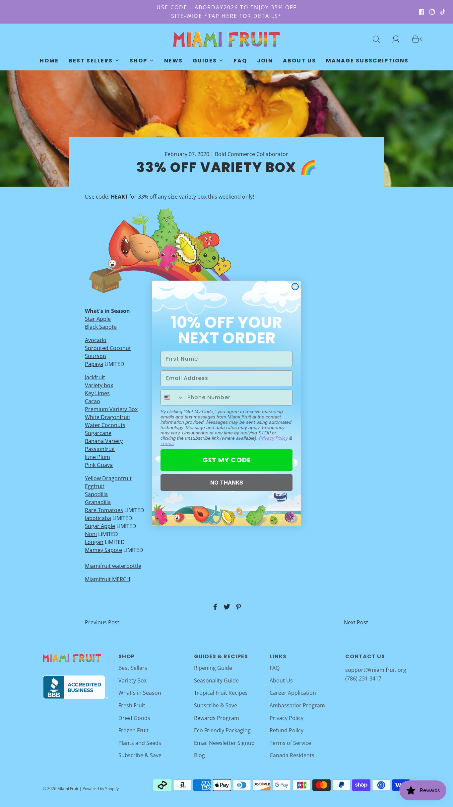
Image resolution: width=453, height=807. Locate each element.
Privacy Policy (273, 438)
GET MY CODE (227, 460)
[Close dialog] (295, 286)
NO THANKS (226, 482)
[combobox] (172, 397)
